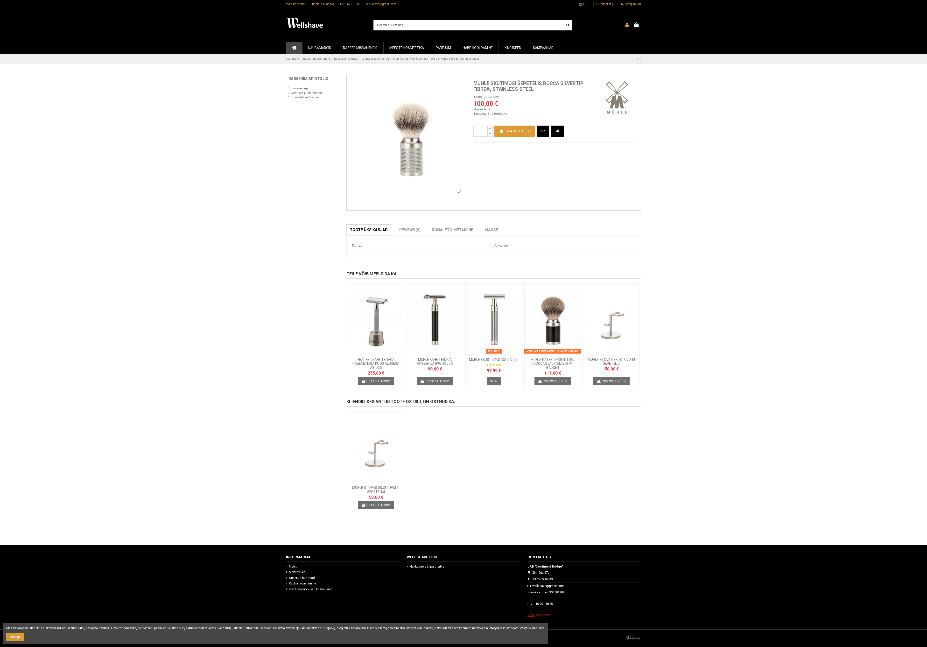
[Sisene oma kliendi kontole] (627, 25)
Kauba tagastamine (302, 583)
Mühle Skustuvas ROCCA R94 (494, 360)
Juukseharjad (300, 88)
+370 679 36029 (350, 4)
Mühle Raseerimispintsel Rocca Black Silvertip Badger (553, 364)
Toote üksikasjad (369, 230)
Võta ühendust (296, 4)
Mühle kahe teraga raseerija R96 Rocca (435, 362)
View (493, 381)
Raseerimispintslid (308, 78)
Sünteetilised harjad (305, 97)
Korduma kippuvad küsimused (310, 589)
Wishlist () (608, 4)
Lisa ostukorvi (518, 131)
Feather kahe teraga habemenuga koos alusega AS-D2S (375, 364)
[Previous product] (637, 59)
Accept (15, 637)
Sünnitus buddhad (322, 4)
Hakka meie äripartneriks (427, 566)
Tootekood (481, 97)
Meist (293, 566)
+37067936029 (542, 579)
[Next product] (640, 59)
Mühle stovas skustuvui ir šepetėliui (611, 362)
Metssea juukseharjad (306, 93)
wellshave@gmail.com (381, 4)
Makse (491, 230)
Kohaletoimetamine (452, 230)
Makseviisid (297, 572)
